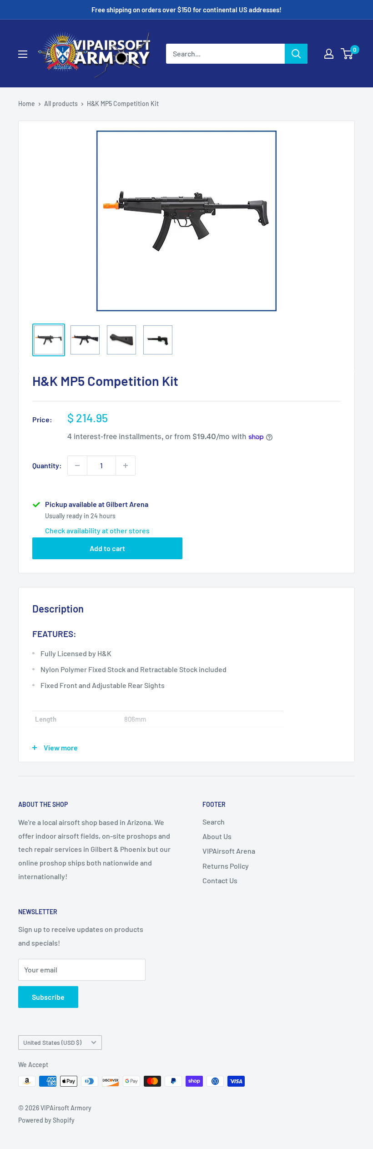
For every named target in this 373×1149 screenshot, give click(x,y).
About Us (217, 836)
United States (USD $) (52, 1042)
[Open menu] (22, 54)
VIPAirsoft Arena (228, 850)
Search (213, 821)
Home (26, 103)
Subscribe (48, 996)
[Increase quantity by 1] (125, 465)
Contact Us (219, 880)
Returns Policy (225, 865)
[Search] (296, 54)
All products (61, 103)
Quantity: (47, 465)
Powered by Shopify (46, 1120)
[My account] (328, 54)
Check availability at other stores (97, 530)
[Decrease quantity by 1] (77, 465)
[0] (347, 53)
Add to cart (107, 548)
